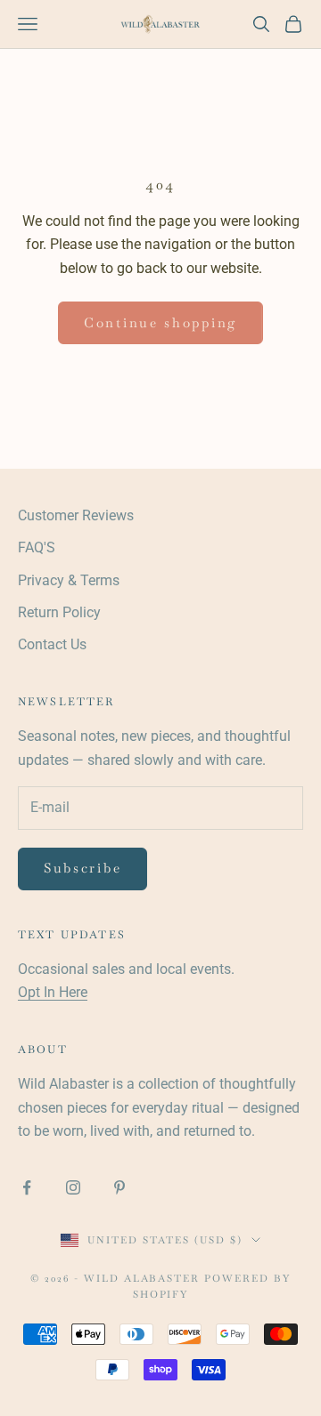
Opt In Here (52, 992)
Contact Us (52, 644)
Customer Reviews (76, 515)
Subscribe (82, 867)
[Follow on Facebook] (27, 1187)
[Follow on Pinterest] (119, 1187)
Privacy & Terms (68, 580)
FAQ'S (36, 547)
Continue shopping (160, 322)
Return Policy (59, 612)
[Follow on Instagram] (73, 1187)
